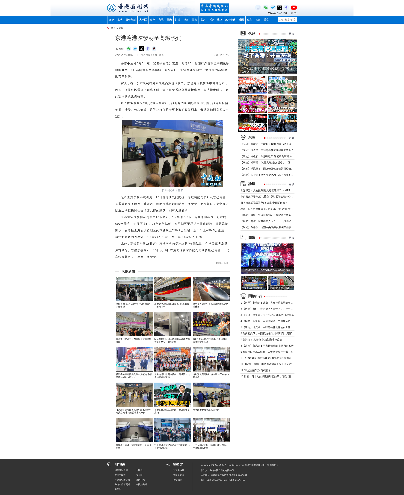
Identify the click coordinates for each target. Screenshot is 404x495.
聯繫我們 (177, 479)
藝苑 (249, 19)
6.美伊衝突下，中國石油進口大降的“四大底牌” (266, 333)
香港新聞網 (178, 475)
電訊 (202, 19)
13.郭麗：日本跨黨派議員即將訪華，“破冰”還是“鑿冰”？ (272, 376)
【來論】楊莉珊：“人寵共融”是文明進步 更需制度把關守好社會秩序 (279, 162)
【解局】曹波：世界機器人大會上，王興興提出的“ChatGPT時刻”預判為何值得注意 (287, 221)
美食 (266, 19)
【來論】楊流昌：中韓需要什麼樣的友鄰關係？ (267, 150)
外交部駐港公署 (122, 479)
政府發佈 (230, 19)
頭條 (111, 19)
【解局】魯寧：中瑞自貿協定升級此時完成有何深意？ (271, 215)
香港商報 (140, 479)
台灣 (152, 19)
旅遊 (258, 19)
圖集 (194, 19)
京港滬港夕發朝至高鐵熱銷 (206, 409)
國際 (169, 19)
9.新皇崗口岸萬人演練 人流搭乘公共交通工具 (267, 352)
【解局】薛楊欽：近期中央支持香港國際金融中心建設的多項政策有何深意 (282, 227)
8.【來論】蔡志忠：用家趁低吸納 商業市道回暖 (267, 345)
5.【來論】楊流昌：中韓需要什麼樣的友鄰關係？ (268, 327)
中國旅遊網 (141, 484)
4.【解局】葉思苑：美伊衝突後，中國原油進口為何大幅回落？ (276, 321)
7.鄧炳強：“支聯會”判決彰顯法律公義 (261, 339)
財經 (177, 19)
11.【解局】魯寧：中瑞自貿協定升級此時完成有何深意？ (272, 364)
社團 (241, 19)
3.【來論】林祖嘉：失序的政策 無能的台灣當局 (267, 315)
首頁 (113, 28)
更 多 (291, 33)
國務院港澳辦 (121, 470)
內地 (160, 19)
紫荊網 (118, 489)
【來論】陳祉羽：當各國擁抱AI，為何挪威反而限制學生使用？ (276, 174)
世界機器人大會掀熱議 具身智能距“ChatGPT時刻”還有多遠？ (275, 190)
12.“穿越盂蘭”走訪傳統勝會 (256, 370)
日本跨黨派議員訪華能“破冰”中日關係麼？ (264, 202)
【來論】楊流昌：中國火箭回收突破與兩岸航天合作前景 (272, 168)
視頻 (186, 19)
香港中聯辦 (120, 475)
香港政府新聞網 (122, 484)
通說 (219, 19)
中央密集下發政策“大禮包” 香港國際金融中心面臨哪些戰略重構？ (277, 196)
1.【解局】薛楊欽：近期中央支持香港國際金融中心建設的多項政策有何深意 (283, 302)
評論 (211, 19)
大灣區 (143, 19)
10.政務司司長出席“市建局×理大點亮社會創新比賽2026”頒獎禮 (276, 358)
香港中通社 (178, 470)
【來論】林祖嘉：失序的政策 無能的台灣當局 (266, 156)
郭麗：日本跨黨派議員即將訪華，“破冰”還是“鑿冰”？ (270, 209)
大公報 (139, 475)
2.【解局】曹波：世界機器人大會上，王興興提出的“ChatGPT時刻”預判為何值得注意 (288, 309)
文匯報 (139, 470)
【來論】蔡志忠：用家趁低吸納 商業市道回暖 (266, 144)
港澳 (119, 19)
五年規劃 (131, 19)
